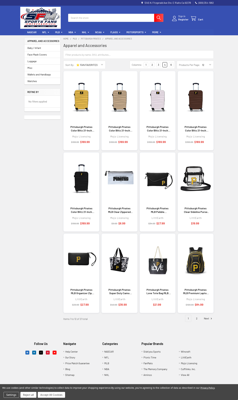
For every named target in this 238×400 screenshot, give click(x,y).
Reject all (28, 395)
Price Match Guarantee (77, 363)
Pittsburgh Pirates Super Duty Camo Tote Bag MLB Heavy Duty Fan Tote (119, 291)
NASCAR (31, 32)
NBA (70, 32)
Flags (114, 32)
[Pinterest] (48, 353)
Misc (29, 67)
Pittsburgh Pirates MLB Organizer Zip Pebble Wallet (81, 291)
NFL (44, 32)
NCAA (98, 32)
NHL (84, 32)
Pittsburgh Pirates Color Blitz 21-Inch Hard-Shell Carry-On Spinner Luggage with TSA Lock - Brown (195, 128)
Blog (67, 369)
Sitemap (69, 374)
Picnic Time (149, 357)
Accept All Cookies (51, 395)
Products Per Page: (189, 64)
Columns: (137, 64)
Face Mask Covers (37, 54)
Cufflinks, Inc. (188, 369)
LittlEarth (186, 357)
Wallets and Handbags (39, 74)
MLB (57, 32)
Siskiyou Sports (152, 351)
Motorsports (134, 32)
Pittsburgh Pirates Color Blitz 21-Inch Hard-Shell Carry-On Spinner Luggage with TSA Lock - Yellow (81, 128)
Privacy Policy (207, 387)
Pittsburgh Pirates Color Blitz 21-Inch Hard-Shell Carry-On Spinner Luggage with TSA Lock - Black (81, 210)
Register (183, 19)
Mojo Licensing (189, 363)
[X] (41, 353)
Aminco (147, 374)
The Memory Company (155, 369)
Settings (11, 395)
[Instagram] (34, 353)
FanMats (148, 363)
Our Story (70, 357)
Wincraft (185, 351)
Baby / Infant (34, 47)
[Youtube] (55, 353)
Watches (32, 81)
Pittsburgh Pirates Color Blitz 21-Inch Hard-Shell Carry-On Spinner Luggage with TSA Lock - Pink (157, 128)
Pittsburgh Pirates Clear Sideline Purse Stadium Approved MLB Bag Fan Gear (195, 210)
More (155, 32)
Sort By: (69, 64)
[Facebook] (27, 353)
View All (185, 374)
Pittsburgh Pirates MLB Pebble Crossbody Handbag (157, 210)
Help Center (71, 351)
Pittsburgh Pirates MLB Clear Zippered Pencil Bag (119, 210)
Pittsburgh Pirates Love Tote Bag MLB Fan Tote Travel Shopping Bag (158, 291)
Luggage (32, 61)
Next (207, 318)
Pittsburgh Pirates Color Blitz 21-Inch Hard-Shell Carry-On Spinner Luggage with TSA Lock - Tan (119, 128)
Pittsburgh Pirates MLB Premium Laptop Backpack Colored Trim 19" (195, 291)
